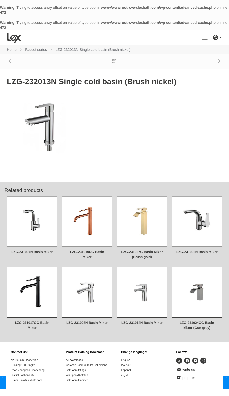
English (125, 360)
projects (188, 378)
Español (126, 370)
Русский (126, 365)
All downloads (74, 360)
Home (12, 49)
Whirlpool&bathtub (77, 375)
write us (188, 369)
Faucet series (36, 49)
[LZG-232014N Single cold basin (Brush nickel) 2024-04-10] (226, 382)
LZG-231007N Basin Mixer (32, 252)
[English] (215, 38)
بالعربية (125, 375)
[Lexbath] (14, 37)
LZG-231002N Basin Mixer (197, 252)
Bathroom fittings (76, 370)
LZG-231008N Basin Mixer (87, 323)
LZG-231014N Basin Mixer (142, 323)
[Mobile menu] (204, 38)
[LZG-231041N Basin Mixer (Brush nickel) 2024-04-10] (3, 382)
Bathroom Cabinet (77, 380)
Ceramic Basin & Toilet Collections (86, 365)
